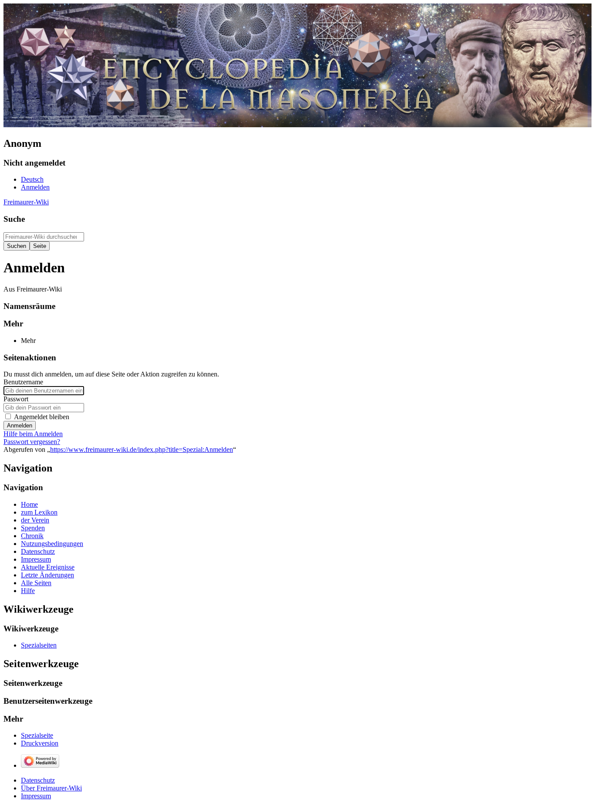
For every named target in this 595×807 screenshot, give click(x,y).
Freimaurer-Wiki (26, 202)
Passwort (15, 399)
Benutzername (23, 382)
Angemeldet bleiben (41, 416)
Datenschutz (38, 780)
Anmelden (19, 425)
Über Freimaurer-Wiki (51, 788)
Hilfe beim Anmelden (33, 433)
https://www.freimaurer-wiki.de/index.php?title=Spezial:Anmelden (141, 449)
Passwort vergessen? (31, 441)
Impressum (36, 796)
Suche (14, 219)
